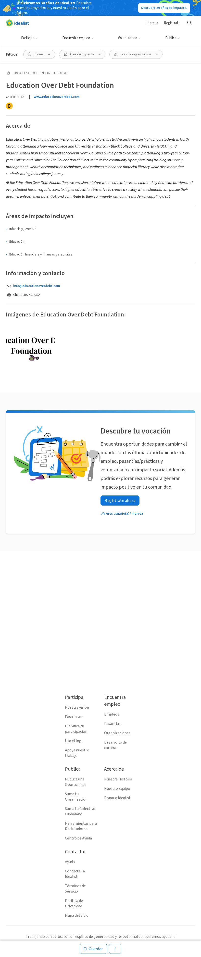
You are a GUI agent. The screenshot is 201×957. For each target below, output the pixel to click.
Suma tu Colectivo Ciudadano (80, 811)
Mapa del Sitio (76, 915)
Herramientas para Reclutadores (81, 826)
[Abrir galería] (30, 349)
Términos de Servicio (75, 888)
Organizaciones (117, 733)
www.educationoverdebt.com (57, 97)
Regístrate (172, 23)
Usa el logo (74, 741)
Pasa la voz (74, 716)
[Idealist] (17, 22)
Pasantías (112, 723)
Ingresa (152, 23)
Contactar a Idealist (75, 873)
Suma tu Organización (76, 796)
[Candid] (9, 106)
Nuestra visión (77, 707)
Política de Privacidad (74, 903)
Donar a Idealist (117, 798)
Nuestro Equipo (117, 788)
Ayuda (70, 862)
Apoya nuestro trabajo (77, 753)
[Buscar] (189, 23)
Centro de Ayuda (78, 838)
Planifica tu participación (76, 728)
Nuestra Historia (118, 779)
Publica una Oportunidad (75, 782)
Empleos (111, 714)
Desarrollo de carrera (115, 745)
